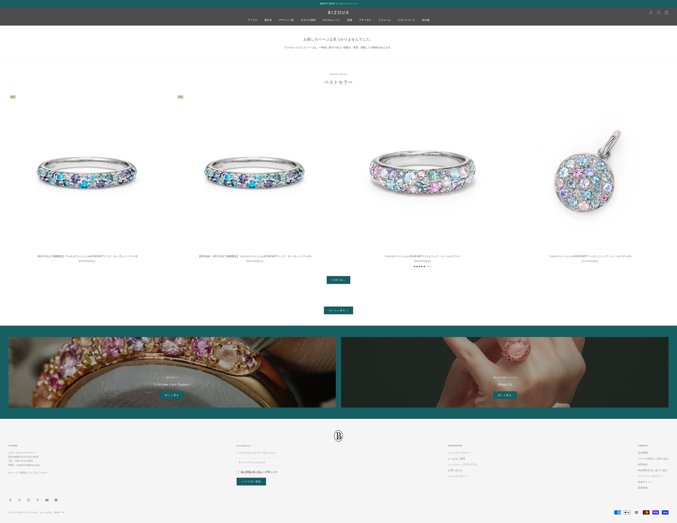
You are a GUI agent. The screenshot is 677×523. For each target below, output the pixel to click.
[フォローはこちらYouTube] (47, 500)
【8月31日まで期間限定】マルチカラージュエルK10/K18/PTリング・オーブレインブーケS (87, 256)
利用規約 (643, 464)
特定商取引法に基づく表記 (652, 470)
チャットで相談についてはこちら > (27, 472)
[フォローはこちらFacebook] (10, 500)
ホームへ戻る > (338, 310)
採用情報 (643, 487)
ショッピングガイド (459, 452)
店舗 (349, 20)
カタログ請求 (308, 20)
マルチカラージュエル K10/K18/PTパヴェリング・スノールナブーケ (422, 256)
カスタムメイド (331, 20)
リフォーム (384, 20)
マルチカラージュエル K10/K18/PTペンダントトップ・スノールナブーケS (590, 256)
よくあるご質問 (456, 458)
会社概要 (643, 452)
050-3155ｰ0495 (24, 461)
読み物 (425, 20)
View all (338, 280)
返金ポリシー (645, 482)
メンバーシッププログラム (462, 464)
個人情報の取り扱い (252, 471)
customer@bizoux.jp (28, 465)
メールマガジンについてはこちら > (256, 452)
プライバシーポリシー (650, 476)
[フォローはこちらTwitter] (19, 500)
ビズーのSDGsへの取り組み (653, 458)
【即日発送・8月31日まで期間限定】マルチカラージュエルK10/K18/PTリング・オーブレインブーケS (254, 256)
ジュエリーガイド (458, 476)
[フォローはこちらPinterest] (37, 500)
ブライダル (365, 20)
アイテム (252, 20)
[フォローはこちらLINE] (56, 500)
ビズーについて (406, 20)
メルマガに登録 (251, 481)
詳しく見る (172, 395)
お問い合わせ (455, 470)
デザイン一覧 (286, 20)
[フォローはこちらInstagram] (28, 500)
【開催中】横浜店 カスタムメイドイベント (338, 3)
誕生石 (268, 20)
